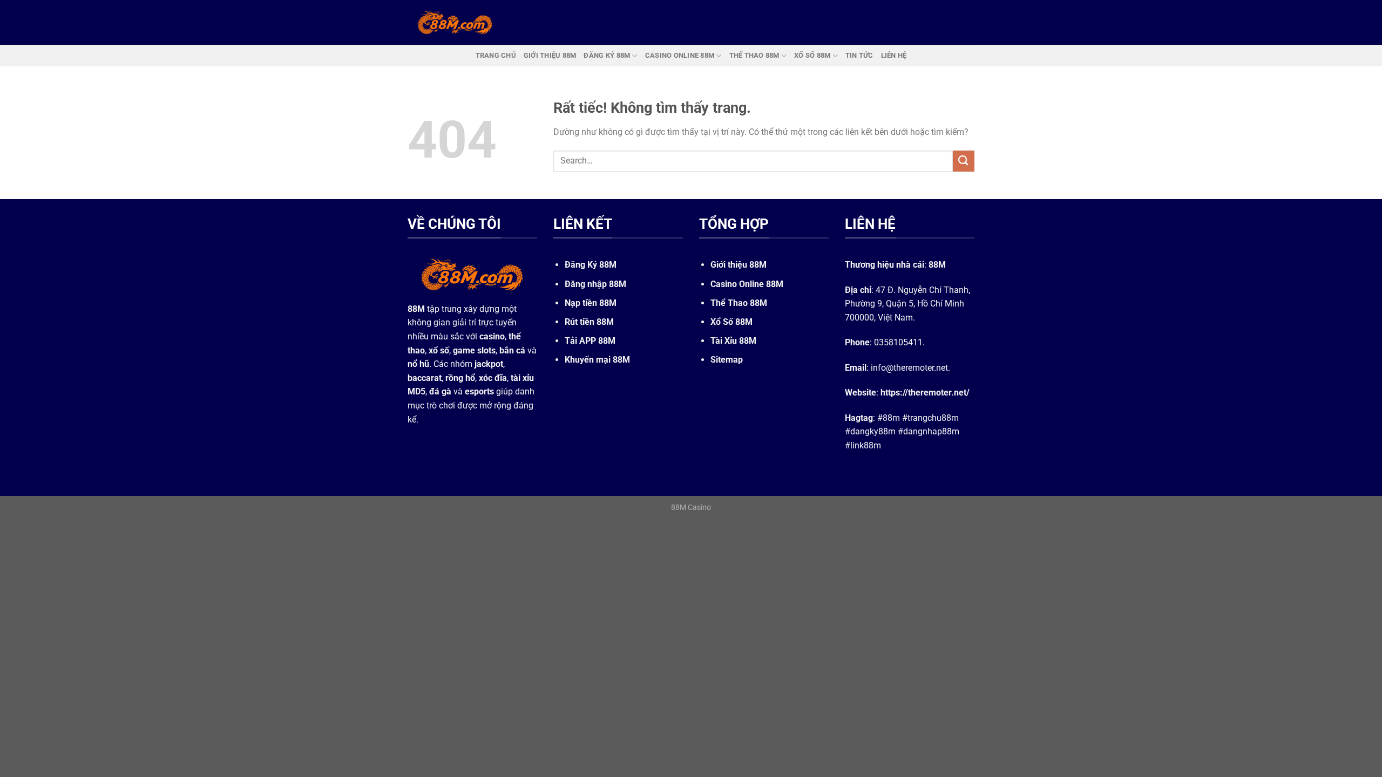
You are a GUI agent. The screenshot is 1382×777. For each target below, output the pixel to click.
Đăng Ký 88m (607, 55)
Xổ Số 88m (812, 55)
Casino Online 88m (679, 55)
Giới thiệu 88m (550, 55)
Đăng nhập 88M (595, 284)
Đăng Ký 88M (591, 265)
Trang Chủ (496, 55)
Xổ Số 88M (731, 322)
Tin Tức (859, 55)
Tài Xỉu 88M (733, 341)
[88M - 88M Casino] (455, 22)
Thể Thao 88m (754, 55)
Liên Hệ (894, 55)
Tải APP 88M (590, 341)
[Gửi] (963, 161)
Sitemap (726, 360)
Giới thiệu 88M (738, 265)
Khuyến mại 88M (597, 360)
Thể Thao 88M (738, 303)
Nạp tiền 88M (591, 303)
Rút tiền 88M (589, 322)
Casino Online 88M (746, 284)
